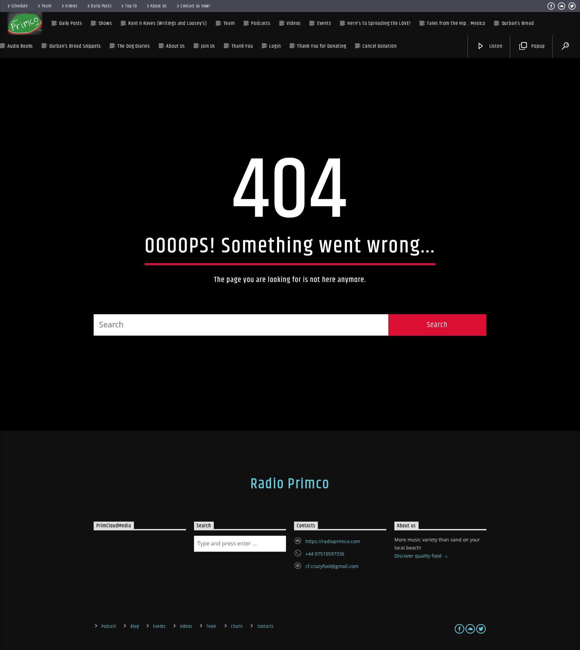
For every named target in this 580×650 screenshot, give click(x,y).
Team (47, 6)
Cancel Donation (379, 46)
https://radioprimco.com (332, 541)
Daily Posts (101, 6)
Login (275, 46)
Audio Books (20, 46)
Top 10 (131, 6)
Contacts (265, 626)
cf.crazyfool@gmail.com (331, 566)
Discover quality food (418, 556)
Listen (495, 46)
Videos (71, 6)
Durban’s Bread (518, 23)
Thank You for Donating (321, 46)
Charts (237, 626)
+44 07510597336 (324, 554)
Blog (135, 626)
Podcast (108, 626)
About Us (158, 6)
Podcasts (260, 23)
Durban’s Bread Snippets (75, 46)
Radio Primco (290, 484)
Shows (105, 23)
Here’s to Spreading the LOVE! (378, 23)
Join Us (208, 46)
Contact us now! (195, 6)
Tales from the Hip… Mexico (456, 23)
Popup (537, 46)
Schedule (19, 6)
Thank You (242, 46)
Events (159, 626)
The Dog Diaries (133, 46)
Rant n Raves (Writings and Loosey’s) (167, 23)
